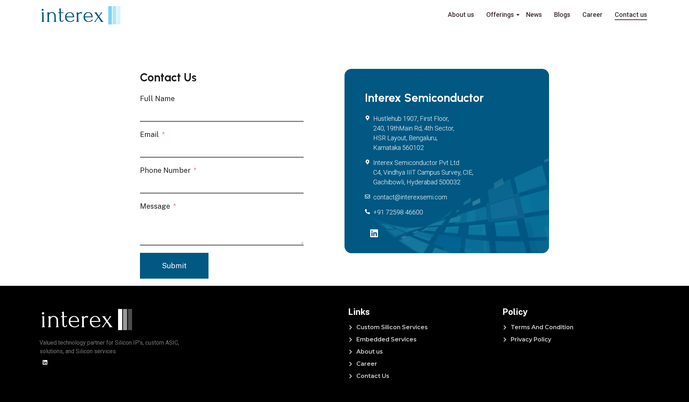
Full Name (157, 98)
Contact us (631, 14)
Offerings (500, 14)
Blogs (562, 14)
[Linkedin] (374, 233)
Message (155, 206)
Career (592, 14)
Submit (174, 265)
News (534, 14)
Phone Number (165, 170)
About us (461, 14)
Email (149, 134)
